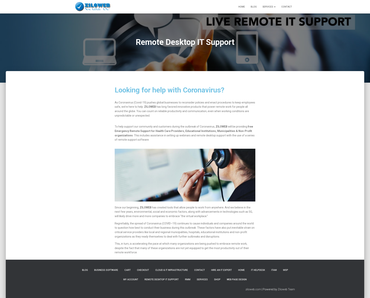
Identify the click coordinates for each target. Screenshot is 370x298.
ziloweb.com (253, 289)
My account (130, 279)
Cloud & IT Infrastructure (171, 270)
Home (241, 6)
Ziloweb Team (286, 289)
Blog (254, 6)
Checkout (143, 270)
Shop (217, 279)
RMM (187, 279)
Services (268, 6)
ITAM (274, 270)
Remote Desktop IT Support (162, 279)
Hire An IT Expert (221, 270)
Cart (127, 270)
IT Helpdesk (258, 270)
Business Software (106, 270)
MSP (285, 270)
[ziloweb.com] (93, 7)
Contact (286, 6)
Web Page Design (237, 279)
